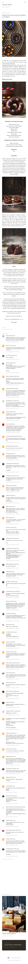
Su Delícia (8, 632)
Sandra (7, 839)
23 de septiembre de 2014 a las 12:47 (12, 687)
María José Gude (10, 662)
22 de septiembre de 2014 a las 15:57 (12, 544)
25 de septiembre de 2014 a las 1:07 (12, 729)
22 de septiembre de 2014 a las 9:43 (12, 359)
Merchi (7, 363)
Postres (11, 329)
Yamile (7, 642)
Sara (7, 571)
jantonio (8, 345)
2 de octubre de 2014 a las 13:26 (12, 792)
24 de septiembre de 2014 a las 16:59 (12, 714)
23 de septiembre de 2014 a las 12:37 (12, 678)
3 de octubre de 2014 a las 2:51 (11, 816)
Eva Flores (8, 355)
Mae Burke (18, 960)
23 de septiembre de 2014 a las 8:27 (12, 659)
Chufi (7, 786)
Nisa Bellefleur (9, 400)
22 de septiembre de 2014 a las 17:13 (12, 587)
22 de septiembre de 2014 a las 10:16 (12, 384)
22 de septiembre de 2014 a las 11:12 (12, 420)
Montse (8, 613)
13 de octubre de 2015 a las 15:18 (11, 856)
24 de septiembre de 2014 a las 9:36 (12, 698)
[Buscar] (25, 2)
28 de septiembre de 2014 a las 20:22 (13, 764)
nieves (7, 672)
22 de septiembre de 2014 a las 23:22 (12, 628)
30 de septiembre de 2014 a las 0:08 (12, 773)
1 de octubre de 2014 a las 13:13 (11, 782)
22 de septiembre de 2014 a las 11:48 (12, 432)
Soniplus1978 (9, 388)
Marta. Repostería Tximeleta (12, 807)
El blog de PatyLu (10, 711)
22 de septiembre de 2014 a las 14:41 (12, 502)
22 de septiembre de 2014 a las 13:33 (12, 481)
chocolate (8, 329)
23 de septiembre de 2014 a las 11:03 (12, 669)
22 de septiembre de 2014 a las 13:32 (12, 472)
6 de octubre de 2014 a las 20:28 (12, 826)
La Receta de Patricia (11, 436)
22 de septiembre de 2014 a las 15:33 (12, 513)
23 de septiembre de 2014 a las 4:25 (12, 648)
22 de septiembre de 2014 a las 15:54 (12, 534)
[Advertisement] (14, 877)
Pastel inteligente (9, 933)
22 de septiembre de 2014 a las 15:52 (12, 523)
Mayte (7, 335)
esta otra (21, 319)
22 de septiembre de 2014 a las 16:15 (12, 577)
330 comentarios (10, 935)
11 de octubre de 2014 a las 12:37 (12, 835)
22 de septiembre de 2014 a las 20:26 (13, 620)
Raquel (7, 756)
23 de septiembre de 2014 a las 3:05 (12, 638)
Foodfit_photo (9, 463)
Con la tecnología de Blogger (15, 957)
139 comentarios (12, 947)
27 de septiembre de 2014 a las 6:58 (12, 752)
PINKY (7, 495)
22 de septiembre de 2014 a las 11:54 (12, 442)
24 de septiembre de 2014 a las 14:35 (12, 707)
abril (7, 624)
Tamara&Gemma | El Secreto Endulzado (15, 718)
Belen (7, 506)
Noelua (7, 411)
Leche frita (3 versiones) (12, 945)
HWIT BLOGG (9, 691)
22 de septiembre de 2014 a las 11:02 (12, 408)
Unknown (8, 485)
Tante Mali (8, 796)
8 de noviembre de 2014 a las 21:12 (12, 845)
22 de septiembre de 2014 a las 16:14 (12, 567)
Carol (7, 424)
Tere (7, 517)
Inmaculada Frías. (10, 591)
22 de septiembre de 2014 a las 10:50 (12, 397)
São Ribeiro (8, 581)
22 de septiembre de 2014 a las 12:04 (12, 449)
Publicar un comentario (7, 859)
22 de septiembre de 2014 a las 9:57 (12, 372)
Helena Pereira (9, 376)
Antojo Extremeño (10, 830)
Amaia (7, 453)
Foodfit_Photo (7, 4)
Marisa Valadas (9, 564)
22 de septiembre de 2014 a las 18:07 (12, 597)
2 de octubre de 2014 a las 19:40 (12, 803)
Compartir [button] (4, 327)
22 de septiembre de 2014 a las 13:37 (12, 491)
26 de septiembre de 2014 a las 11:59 (12, 745)
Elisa (7, 702)
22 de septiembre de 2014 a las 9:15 (12, 341)
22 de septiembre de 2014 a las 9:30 (12, 351)
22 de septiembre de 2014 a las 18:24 (12, 609)
